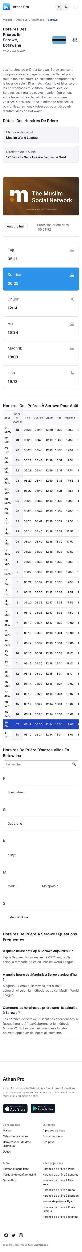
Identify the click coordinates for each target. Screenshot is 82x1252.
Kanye (12, 855)
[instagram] (21, 1235)
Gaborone (15, 823)
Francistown (16, 792)
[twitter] (13, 1235)
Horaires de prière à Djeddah (61, 1195)
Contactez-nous (53, 1136)
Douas (7, 1151)
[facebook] (6, 1235)
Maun (11, 886)
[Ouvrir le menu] (76, 7)
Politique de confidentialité (19, 1174)
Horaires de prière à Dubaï (59, 1189)
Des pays (22, 19)
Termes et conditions (16, 1168)
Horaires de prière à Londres (60, 1174)
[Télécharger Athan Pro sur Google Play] (43, 1108)
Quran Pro (9, 1180)
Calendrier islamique (15, 1136)
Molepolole (50, 886)
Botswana (38, 19)
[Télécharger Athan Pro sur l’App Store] (15, 1108)
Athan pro (21, 7)
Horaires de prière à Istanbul (60, 1216)
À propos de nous (54, 1130)
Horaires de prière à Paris (58, 1168)
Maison (7, 19)
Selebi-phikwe (18, 917)
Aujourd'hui (15, 226)
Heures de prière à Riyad (58, 1201)
